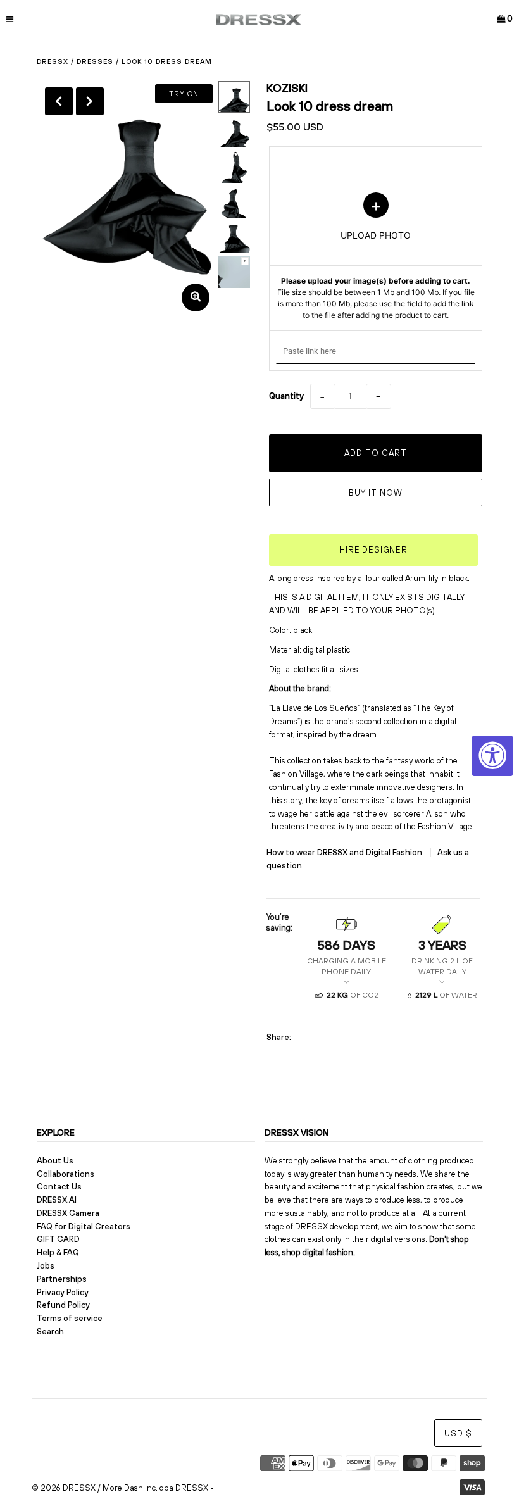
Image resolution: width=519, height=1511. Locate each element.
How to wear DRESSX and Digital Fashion (345, 852)
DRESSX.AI (57, 1200)
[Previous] (59, 101)
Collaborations (65, 1174)
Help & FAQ (58, 1252)
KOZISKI (287, 87)
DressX (52, 61)
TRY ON (184, 93)
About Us (55, 1160)
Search (50, 1331)
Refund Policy (63, 1305)
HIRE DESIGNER (373, 550)
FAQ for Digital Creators (83, 1226)
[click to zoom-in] (195, 297)
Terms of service (70, 1318)
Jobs (45, 1265)
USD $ (458, 1433)
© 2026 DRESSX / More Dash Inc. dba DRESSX (120, 1488)
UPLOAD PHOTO (376, 256)
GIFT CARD (58, 1239)
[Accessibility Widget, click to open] (492, 756)
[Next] (90, 101)
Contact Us (59, 1186)
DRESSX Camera (68, 1213)
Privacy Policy (63, 1292)
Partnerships (62, 1279)
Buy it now (376, 493)
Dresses (95, 61)
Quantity (286, 396)
